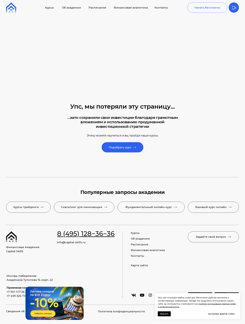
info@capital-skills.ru (71, 242)
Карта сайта (139, 265)
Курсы (49, 7)
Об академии (71, 7)
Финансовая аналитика (131, 7)
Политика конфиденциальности (121, 311)
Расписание (97, 7)
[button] (207, 7)
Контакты (161, 7)
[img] (234, 7)
